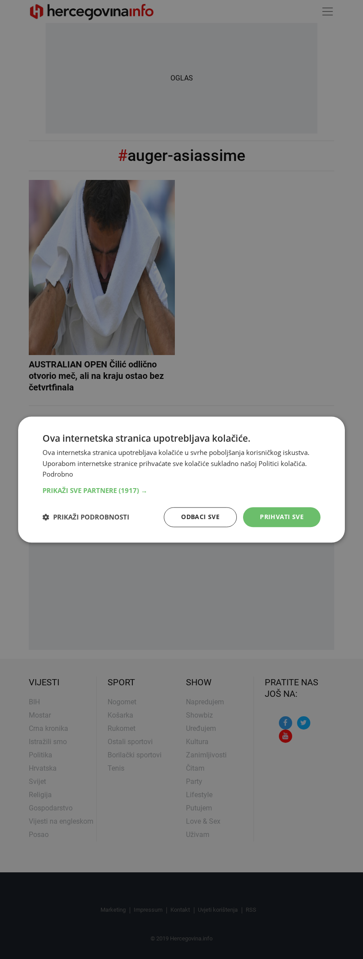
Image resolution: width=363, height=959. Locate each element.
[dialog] (181, 479)
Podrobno (57, 474)
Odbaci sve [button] (200, 516)
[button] (181, 490)
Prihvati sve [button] (282, 516)
